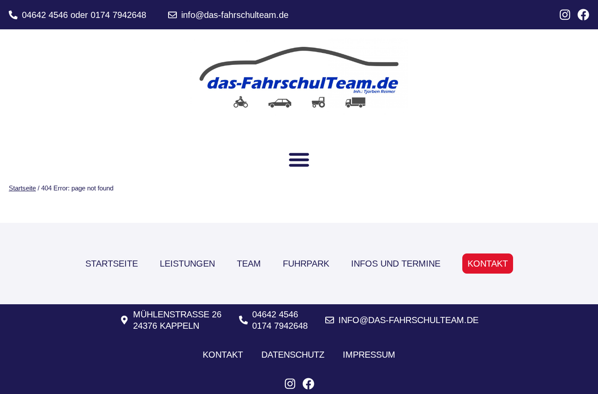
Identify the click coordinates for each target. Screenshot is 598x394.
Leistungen (187, 263)
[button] (299, 159)
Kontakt (488, 263)
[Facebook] (583, 15)
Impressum (369, 354)
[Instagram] (565, 15)
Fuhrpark (306, 263)
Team (249, 263)
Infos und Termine (395, 263)
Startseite (22, 188)
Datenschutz (292, 354)
